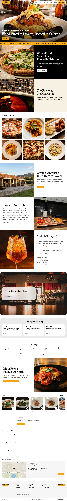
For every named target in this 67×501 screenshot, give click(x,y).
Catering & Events (20, 489)
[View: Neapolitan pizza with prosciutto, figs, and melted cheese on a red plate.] (33, 150)
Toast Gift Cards (45, 487)
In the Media (31, 487)
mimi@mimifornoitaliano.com (46, 469)
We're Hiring (31, 485)
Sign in (55, 2)
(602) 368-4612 (44, 468)
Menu (36, 2)
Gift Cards (18, 485)
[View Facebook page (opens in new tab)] (2, 499)
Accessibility (26, 494)
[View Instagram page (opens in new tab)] (4, 499)
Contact (18, 487)
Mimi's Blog (44, 485)
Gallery (30, 489)
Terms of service (19, 494)
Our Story (46, 2)
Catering (40, 2)
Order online (60, 474)
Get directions (60, 464)
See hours (54, 474)
